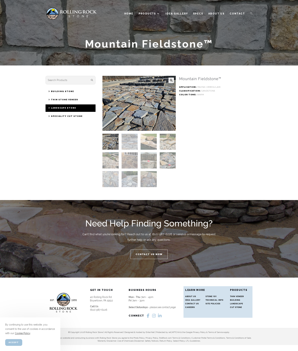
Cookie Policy (22, 333)
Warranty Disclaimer (106, 341)
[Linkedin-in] (160, 316)
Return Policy (166, 341)
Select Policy (179, 341)
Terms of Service (216, 332)
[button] (171, 80)
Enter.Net (150, 332)
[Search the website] (71, 80)
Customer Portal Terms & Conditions (208, 338)
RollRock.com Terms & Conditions (174, 338)
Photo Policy (139, 338)
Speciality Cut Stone (67, 116)
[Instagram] (154, 316)
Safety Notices (151, 341)
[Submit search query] (92, 80)
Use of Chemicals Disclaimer (130, 341)
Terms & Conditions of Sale (238, 338)
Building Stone (62, 91)
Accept (14, 342)
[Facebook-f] (148, 316)
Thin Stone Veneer (64, 100)
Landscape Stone (63, 108)
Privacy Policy (199, 332)
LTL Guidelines (193, 341)
